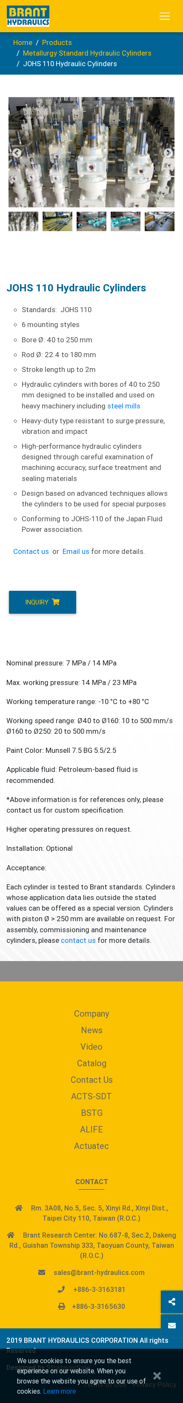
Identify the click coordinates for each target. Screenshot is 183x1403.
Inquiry (37, 602)
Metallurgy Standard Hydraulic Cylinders (87, 53)
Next (167, 152)
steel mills (123, 406)
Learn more (59, 1391)
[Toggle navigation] (164, 16)
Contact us (31, 551)
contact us (78, 940)
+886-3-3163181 (99, 1289)
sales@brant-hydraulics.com (99, 1272)
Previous (15, 152)
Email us (76, 551)
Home (22, 42)
